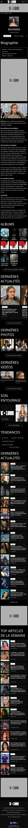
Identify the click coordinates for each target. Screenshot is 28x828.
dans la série (20, 184)
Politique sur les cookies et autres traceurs (17, 810)
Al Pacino (5, 438)
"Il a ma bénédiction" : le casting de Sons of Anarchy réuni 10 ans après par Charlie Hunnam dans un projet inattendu (18, 480)
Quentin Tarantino (18, 438)
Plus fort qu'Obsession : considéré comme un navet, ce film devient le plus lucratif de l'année (18, 549)
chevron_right (26, 36)
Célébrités (6, 13)
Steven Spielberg (7, 444)
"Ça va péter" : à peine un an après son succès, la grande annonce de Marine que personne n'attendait (17, 572)
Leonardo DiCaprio (8, 441)
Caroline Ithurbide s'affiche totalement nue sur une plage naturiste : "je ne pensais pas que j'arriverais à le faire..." (18, 646)
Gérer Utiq (10, 816)
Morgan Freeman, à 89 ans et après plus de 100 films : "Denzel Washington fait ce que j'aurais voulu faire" (18, 468)
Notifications (24, 814)
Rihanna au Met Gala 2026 (7, 380)
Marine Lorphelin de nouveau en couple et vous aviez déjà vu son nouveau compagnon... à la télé (18, 734)
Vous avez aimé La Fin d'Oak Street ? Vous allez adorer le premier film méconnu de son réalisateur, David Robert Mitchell (18, 492)
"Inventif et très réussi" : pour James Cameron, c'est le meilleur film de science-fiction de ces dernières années (18, 526)
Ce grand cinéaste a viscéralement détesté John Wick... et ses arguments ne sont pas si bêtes (17, 714)
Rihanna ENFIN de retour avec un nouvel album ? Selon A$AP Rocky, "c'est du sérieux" (10, 312)
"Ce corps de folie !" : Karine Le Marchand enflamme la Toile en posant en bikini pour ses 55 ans (18, 677)
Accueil (2, 13)
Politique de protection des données (13, 812)
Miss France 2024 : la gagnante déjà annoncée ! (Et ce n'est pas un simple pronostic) (18, 722)
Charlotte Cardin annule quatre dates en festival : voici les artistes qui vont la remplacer (18, 595)
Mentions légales (5, 810)
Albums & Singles (19, 36)
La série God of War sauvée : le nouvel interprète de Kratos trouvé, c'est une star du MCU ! (18, 559)
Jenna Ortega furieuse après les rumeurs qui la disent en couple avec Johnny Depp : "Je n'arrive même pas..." (18, 745)
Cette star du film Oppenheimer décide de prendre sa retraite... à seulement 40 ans (16, 702)
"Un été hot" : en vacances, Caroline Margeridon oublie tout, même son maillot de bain (17, 655)
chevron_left (1, 36)
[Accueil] (12, 1)
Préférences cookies (16, 816)
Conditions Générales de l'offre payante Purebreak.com (11, 814)
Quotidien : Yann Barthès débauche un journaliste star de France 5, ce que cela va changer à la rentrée (18, 770)
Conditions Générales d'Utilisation (9, 808)
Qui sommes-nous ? (20, 808)
